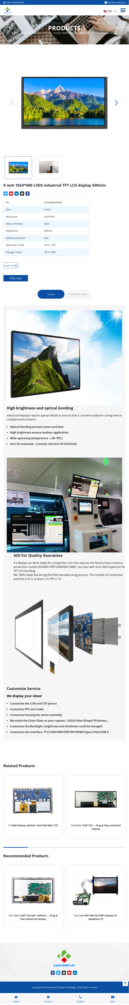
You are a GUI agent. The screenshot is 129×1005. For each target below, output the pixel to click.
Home (15, 33)
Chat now (16, 278)
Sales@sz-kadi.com (116, 2)
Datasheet (9, 265)
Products (25, 33)
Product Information (78, 294)
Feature (51, 294)
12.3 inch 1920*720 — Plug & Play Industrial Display (96, 827)
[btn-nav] (122, 10)
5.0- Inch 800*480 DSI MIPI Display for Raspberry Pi (95, 917)
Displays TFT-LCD (42, 33)
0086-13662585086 (14, 2)
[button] (116, 103)
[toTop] (125, 983)
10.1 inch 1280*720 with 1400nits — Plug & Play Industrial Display (33, 917)
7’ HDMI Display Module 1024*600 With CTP (33, 825)
